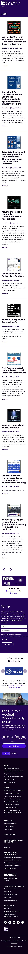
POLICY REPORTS (10, 835)
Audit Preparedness (10, 868)
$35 (11, 737)
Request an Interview (10, 823)
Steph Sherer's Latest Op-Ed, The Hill (13, 490)
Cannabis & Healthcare (11, 807)
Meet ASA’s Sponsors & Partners (14, 771)
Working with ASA (9, 782)
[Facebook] (9, 922)
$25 (17, 737)
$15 (23, 737)
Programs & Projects (10, 774)
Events (7, 847)
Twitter (18, 591)
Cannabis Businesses (10, 900)
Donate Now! (14, 746)
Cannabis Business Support (12, 860)
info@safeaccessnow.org (12, 911)
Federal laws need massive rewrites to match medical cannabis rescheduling (14, 479)
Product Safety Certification (12, 866)
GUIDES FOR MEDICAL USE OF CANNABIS (13, 841)
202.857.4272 (8, 908)
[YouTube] (18, 922)
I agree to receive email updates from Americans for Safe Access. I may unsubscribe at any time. (14, 637)
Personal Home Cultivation (12, 805)
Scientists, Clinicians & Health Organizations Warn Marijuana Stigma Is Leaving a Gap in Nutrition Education (13, 158)
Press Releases (8, 829)
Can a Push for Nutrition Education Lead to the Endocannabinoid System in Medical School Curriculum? (12, 98)
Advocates (7, 892)
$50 (4, 737)
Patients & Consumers (11, 889)
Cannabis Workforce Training (13, 857)
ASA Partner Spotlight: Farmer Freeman (13, 426)
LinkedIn (14, 593)
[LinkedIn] (22, 922)
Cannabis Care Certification (10, 875)
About (6, 766)
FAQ (5, 815)
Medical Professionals (10, 894)
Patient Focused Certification (11, 854)
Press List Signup (9, 826)
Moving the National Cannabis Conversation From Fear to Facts (12, 215)
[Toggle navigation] (3, 7)
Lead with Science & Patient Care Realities (13, 274)
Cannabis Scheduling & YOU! (12, 799)
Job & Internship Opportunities (13, 777)
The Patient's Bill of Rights (11, 802)
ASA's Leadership (9, 779)
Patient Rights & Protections (12, 796)
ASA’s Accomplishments (11, 768)
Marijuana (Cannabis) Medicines (14, 790)
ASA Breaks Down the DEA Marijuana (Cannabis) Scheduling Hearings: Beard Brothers (14, 524)
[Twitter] (5, 922)
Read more (5, 66)
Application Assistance (11, 863)
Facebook (10, 591)
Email (18, 937)
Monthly (13, 753)
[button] (3, 671)
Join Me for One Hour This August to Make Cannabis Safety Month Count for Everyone (14, 40)
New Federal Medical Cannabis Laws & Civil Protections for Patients (14, 370)
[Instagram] (14, 922)
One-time (6, 753)
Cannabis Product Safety (11, 793)
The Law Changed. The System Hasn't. (13, 320)
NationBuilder (18, 946)
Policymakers (8, 897)
